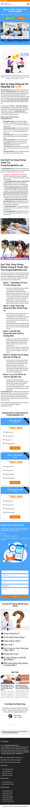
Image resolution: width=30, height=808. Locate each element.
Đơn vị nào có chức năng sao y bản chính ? (15, 649)
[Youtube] (6, 0)
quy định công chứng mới (9, 124)
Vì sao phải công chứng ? (14, 637)
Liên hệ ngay (15, 448)
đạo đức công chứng (8, 131)
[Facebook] (1, 0)
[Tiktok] (2, 0)
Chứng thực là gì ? (11, 654)
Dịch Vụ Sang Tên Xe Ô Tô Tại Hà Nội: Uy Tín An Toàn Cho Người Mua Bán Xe (7, 687)
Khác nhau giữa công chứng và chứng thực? (15, 664)
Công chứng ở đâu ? (12, 641)
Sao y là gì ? (8, 644)
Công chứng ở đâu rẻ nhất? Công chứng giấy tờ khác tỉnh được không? (22, 687)
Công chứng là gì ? (11, 633)
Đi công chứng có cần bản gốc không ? (14, 658)
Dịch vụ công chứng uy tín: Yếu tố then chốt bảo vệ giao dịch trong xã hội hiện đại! (15, 732)
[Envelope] (4, 0)
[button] (28, 4)
